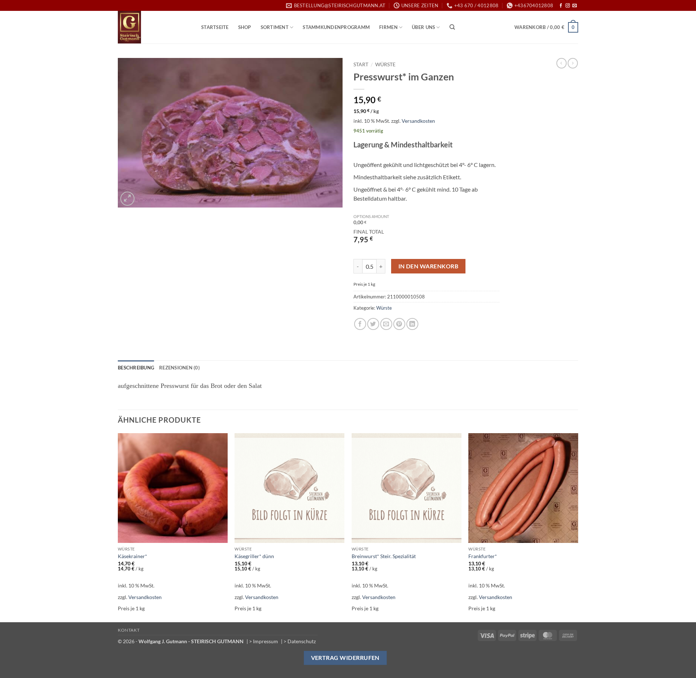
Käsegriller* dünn (254, 556)
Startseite (215, 27)
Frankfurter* (482, 556)
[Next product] (561, 63)
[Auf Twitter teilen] (373, 324)
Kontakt (129, 630)
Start (360, 64)
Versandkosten (418, 121)
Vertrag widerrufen (345, 657)
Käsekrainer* (132, 556)
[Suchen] (452, 27)
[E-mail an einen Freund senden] (386, 324)
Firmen (388, 27)
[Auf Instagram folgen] (568, 5)
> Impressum (263, 641)
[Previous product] (573, 63)
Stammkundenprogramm (336, 27)
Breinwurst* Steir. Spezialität (384, 556)
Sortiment (275, 27)
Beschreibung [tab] (136, 368)
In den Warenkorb (428, 266)
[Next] (577, 527)
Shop (244, 27)
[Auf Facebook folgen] (561, 5)
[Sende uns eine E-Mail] (574, 5)
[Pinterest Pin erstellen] (399, 324)
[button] (546, 27)
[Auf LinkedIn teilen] (412, 324)
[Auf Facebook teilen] (360, 324)
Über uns (423, 27)
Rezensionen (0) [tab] (179, 368)
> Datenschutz (299, 641)
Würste (385, 64)
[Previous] (118, 527)
